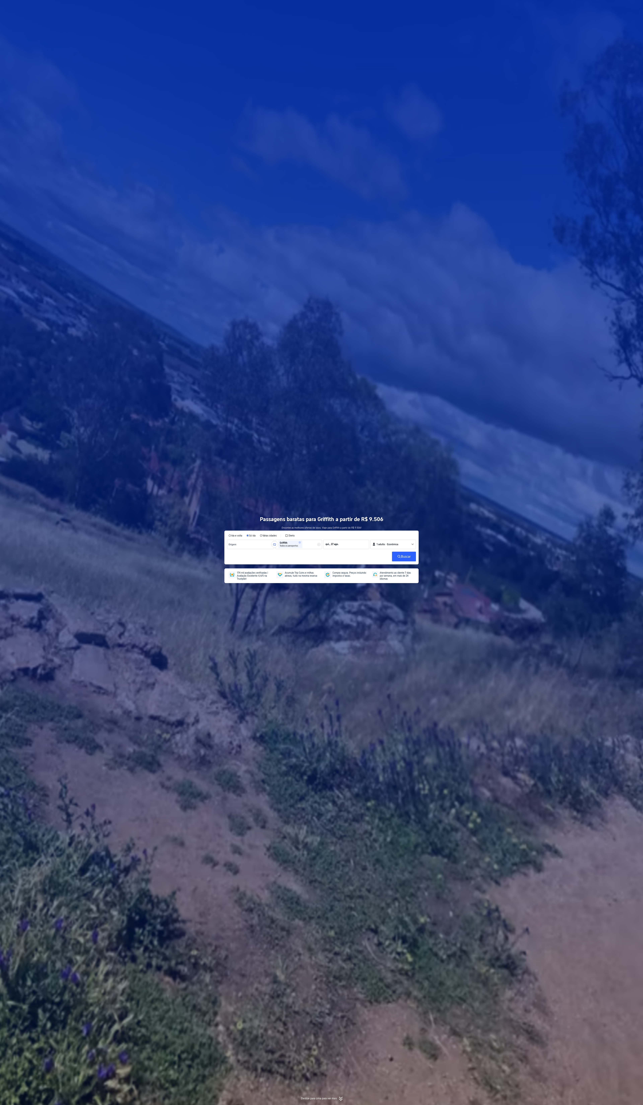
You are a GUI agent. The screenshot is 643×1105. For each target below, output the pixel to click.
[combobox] (233, 544)
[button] (456, 5)
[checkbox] (290, 535)
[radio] (235, 535)
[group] (250, 544)
